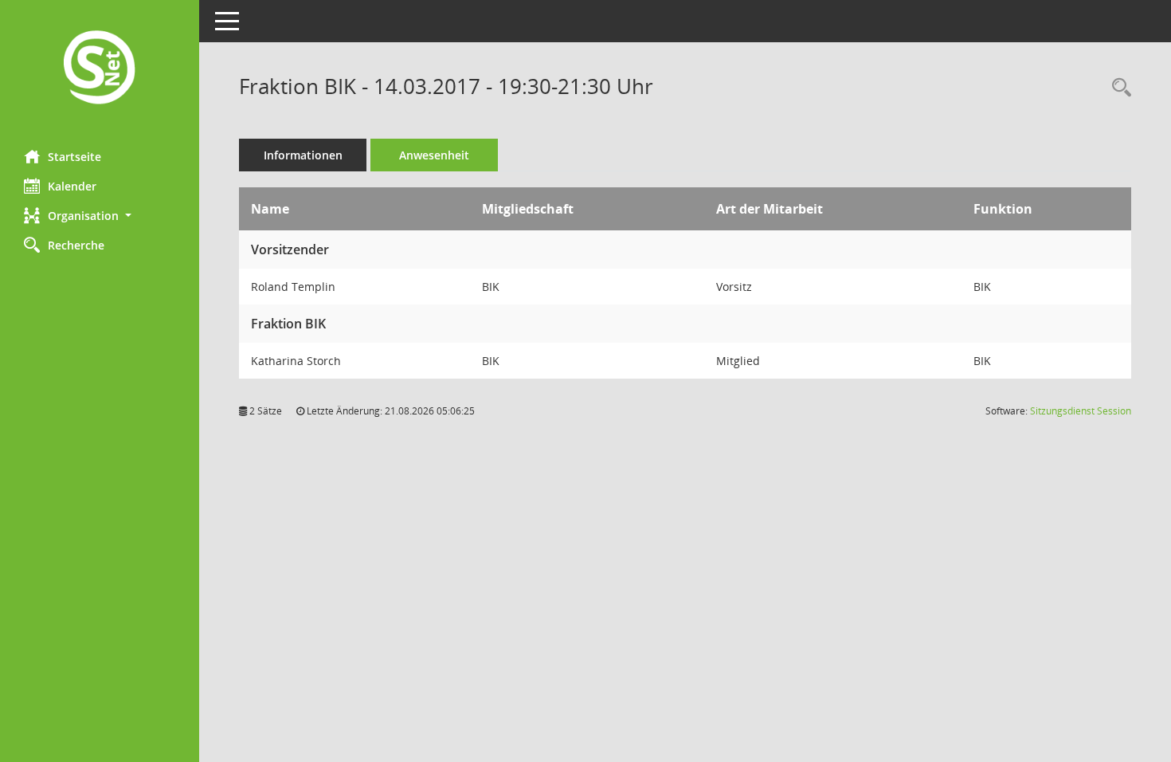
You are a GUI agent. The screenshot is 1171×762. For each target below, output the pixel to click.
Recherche (76, 245)
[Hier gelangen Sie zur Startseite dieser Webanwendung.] (99, 69)
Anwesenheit (434, 155)
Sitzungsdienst (1080, 411)
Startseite (74, 156)
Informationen (303, 155)
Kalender (72, 186)
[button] (99, 215)
